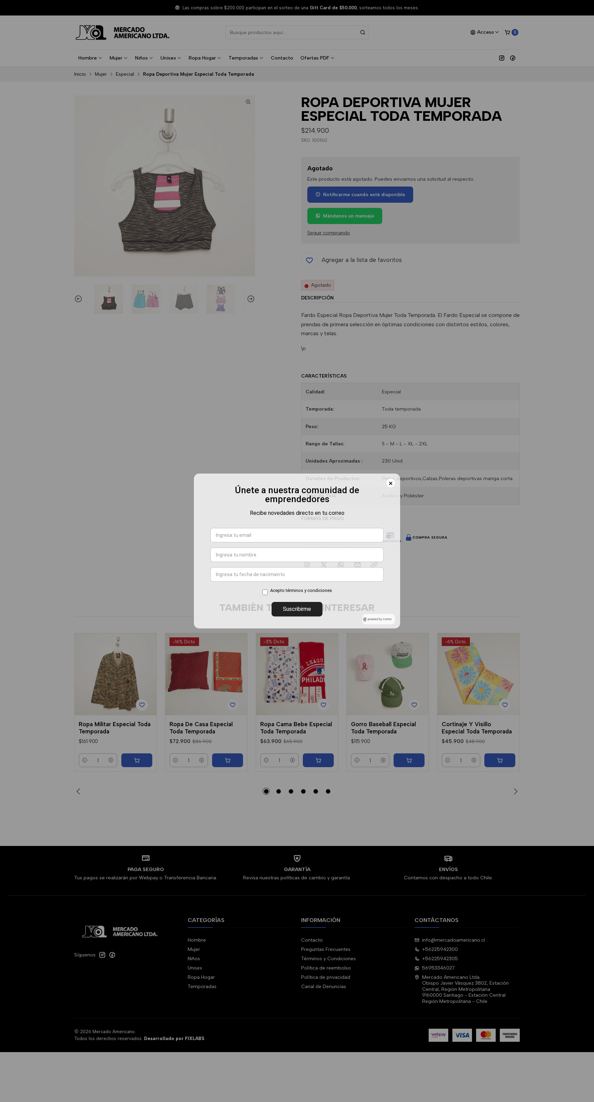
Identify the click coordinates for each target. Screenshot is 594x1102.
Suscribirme (297, 609)
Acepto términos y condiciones (301, 590)
